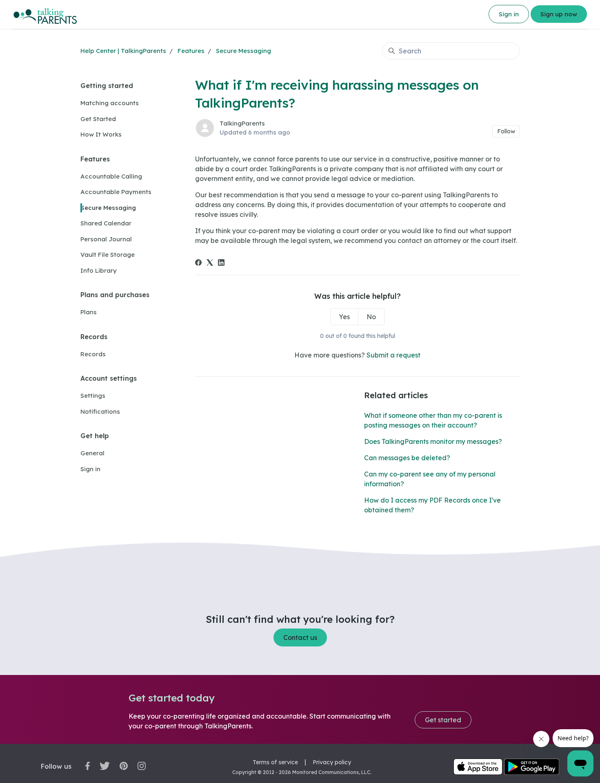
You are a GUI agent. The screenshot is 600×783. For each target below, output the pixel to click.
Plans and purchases (114, 295)
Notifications (100, 411)
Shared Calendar (105, 223)
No (371, 317)
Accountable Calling (111, 176)
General (92, 453)
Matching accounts (109, 103)
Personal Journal (106, 239)
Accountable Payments (115, 192)
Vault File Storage (107, 254)
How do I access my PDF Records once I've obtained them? (432, 505)
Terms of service (275, 762)
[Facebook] (198, 263)
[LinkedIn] (221, 263)
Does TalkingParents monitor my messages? (433, 441)
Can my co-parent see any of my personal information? (430, 479)
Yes (344, 317)
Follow (506, 131)
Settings (92, 395)
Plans (88, 312)
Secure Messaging (243, 51)
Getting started (106, 86)
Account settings (108, 378)
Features (191, 51)
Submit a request (393, 355)
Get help (94, 436)
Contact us (300, 637)
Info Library (98, 270)
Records (93, 337)
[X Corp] (210, 263)
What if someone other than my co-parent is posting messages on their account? (433, 420)
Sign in (509, 14)
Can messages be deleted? (407, 458)
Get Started (98, 119)
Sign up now (558, 14)
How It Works (101, 134)
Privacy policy (332, 762)
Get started (443, 720)
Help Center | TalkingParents (123, 51)
